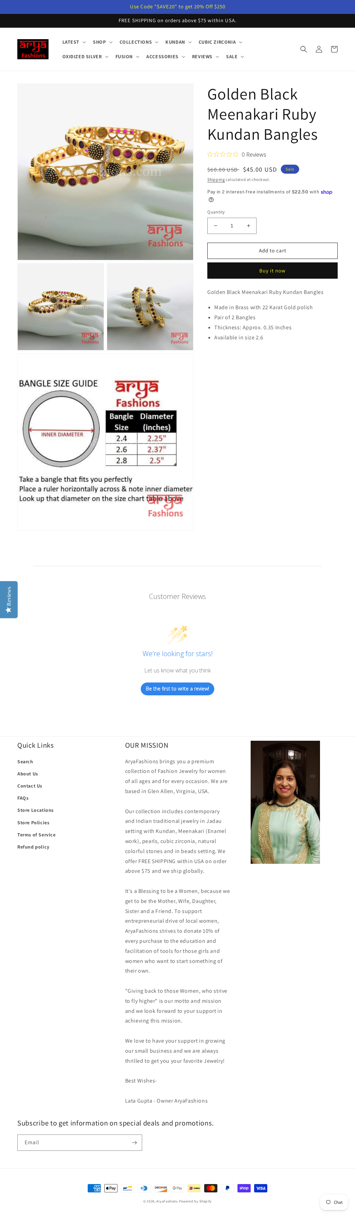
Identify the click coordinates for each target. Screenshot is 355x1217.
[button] (73, 42)
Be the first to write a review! (177, 688)
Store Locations (35, 810)
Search (25, 761)
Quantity (216, 212)
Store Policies (33, 822)
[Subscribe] (134, 1143)
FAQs (22, 798)
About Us (27, 774)
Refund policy (33, 847)
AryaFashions (167, 1201)
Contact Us (29, 786)
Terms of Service (36, 835)
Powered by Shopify (195, 1201)
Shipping (216, 179)
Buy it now (272, 270)
